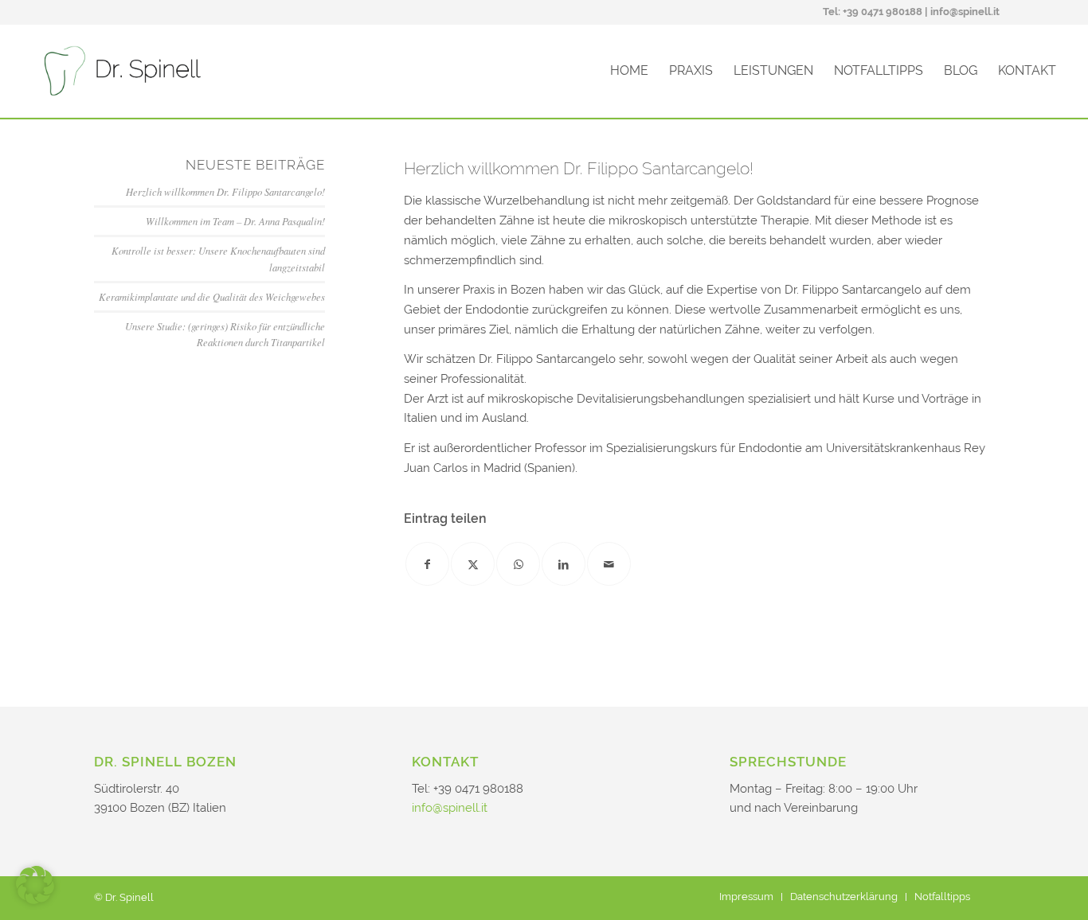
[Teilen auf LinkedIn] (563, 564)
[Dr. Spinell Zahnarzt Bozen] (122, 71)
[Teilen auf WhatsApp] (518, 564)
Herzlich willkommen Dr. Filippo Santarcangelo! (225, 191)
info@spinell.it (965, 12)
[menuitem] (1022, 13)
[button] (35, 885)
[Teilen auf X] (473, 564)
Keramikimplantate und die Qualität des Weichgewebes (212, 296)
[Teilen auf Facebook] (427, 564)
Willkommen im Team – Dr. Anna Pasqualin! (235, 221)
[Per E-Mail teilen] (609, 564)
